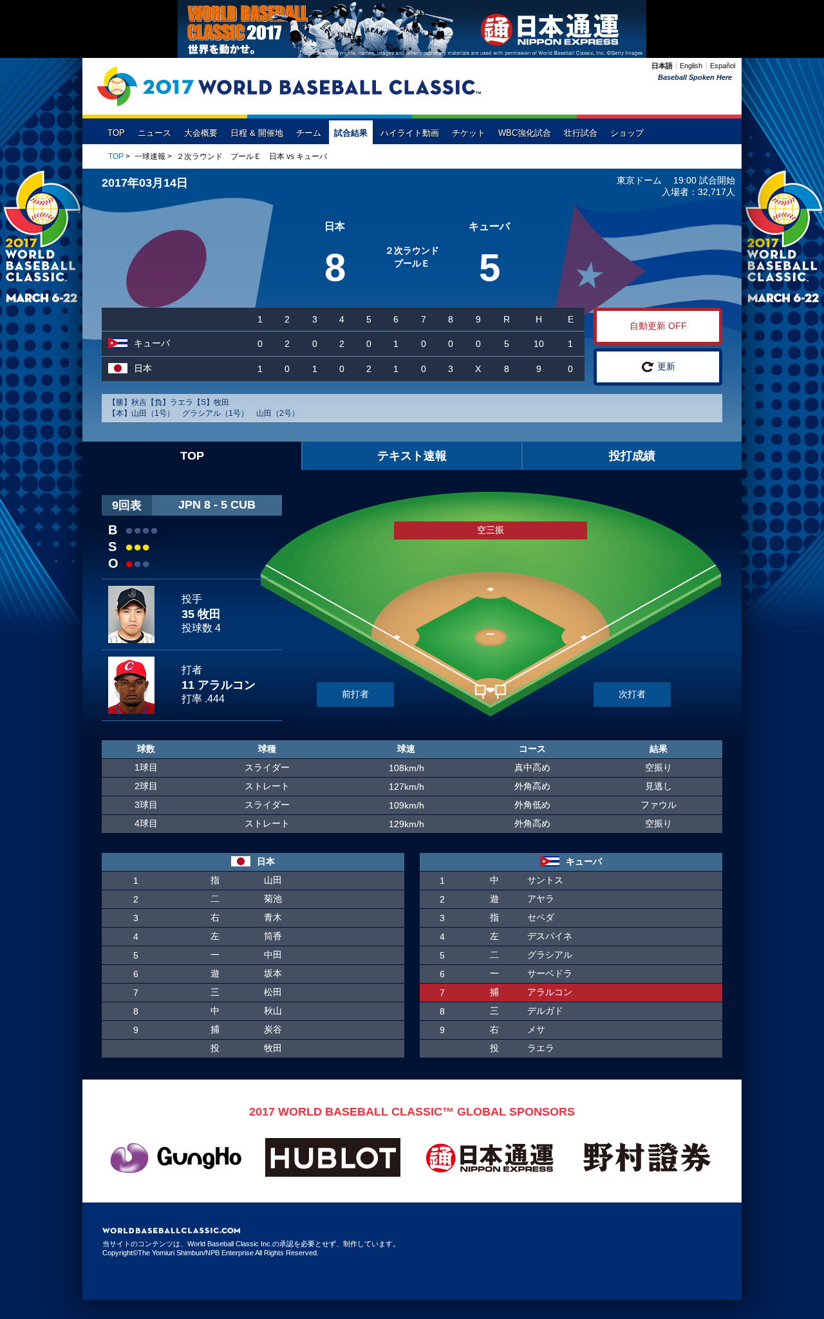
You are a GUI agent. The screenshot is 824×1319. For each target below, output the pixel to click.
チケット (468, 133)
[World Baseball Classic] (289, 86)
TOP (116, 133)
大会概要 (201, 133)
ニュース (154, 133)
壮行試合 (580, 133)
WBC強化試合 (524, 133)
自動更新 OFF (658, 326)
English (691, 66)
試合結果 (351, 133)
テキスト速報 (412, 455)
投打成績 (632, 455)
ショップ (627, 133)
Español (722, 66)
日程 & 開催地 (256, 133)
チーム (308, 133)
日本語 (662, 66)
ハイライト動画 (409, 133)
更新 (666, 366)
